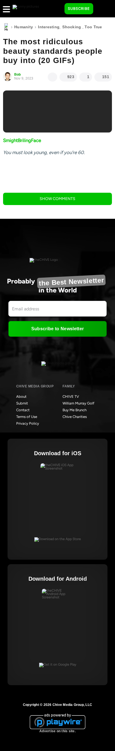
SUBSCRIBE (79, 8)
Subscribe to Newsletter (57, 328)
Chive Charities (75, 417)
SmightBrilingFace (22, 140)
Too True (93, 27)
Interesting (48, 27)
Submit (22, 403)
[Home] (6, 27)
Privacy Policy (27, 423)
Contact (23, 410)
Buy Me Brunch (75, 410)
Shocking (71, 27)
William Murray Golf (78, 403)
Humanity (23, 27)
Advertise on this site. (57, 731)
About (21, 396)
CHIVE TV (71, 396)
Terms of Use (26, 417)
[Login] (102, 9)
